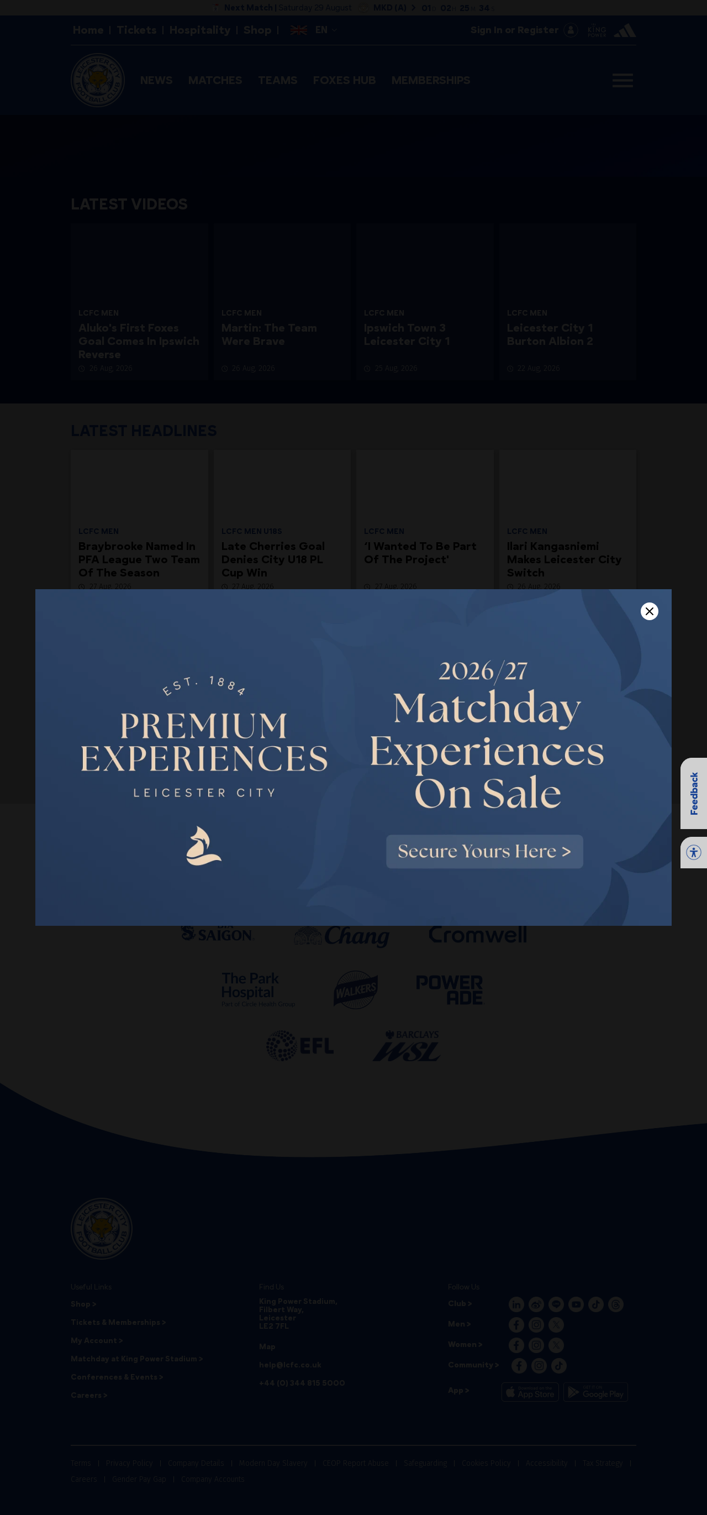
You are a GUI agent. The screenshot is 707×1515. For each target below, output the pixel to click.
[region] (353, 1486)
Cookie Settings (462, 1485)
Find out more (177, 1503)
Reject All (541, 1485)
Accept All (620, 1485)
